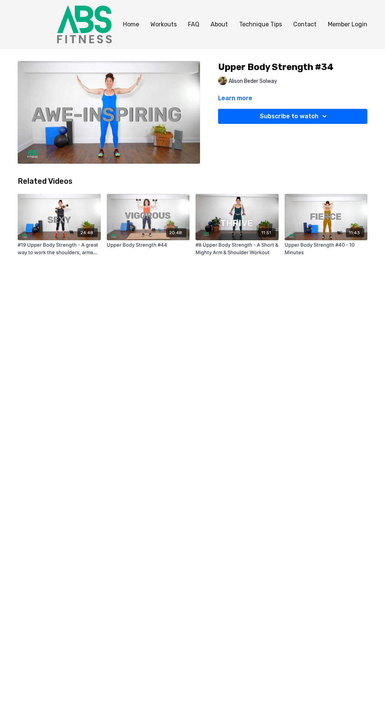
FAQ (193, 24)
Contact (305, 24)
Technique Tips (260, 24)
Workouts (163, 24)
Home (131, 24)
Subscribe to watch (289, 116)
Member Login (347, 24)
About (219, 24)
